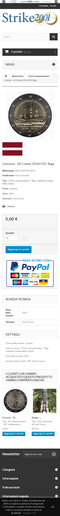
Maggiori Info (29, 513)
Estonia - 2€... (9, 417)
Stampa (11, 206)
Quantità (10, 233)
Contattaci (43, 6)
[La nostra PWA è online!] (30, 1)
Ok (52, 507)
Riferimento (8, 171)
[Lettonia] (12, 149)
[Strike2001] (30, 18)
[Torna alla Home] (6, 76)
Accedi (53, 6)
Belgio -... (36, 417)
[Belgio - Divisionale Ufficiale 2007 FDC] (45, 401)
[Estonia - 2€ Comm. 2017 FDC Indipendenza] (15, 401)
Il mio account (11, 487)
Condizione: (8, 175)
